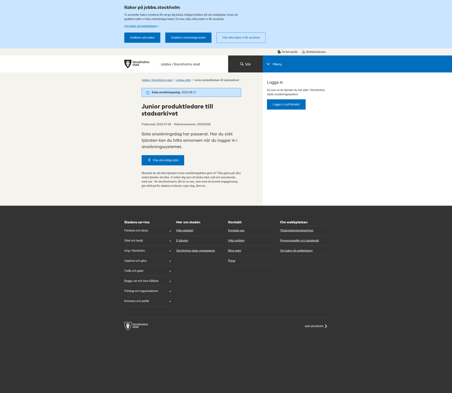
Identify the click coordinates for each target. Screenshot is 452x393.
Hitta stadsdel (184, 230)
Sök (248, 64)
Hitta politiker (236, 240)
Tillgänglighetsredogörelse (296, 230)
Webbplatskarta (316, 51)
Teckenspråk (290, 51)
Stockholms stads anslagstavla (195, 250)
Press (231, 260)
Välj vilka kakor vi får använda (241, 37)
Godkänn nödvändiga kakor (188, 37)
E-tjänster (182, 240)
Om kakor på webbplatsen (140, 26)
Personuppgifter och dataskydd (299, 240)
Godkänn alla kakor (142, 37)
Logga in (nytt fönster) (286, 104)
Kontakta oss (236, 230)
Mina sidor (234, 250)
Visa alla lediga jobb (165, 160)
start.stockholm (314, 326)
